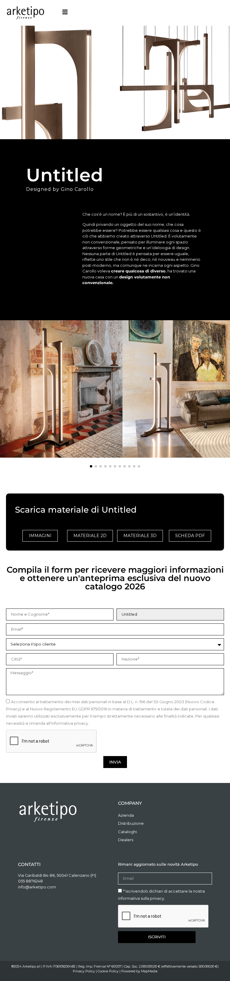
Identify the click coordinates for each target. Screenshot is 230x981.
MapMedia (149, 971)
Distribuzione (131, 823)
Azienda (126, 815)
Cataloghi (127, 831)
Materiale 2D (90, 535)
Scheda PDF (190, 535)
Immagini (40, 535)
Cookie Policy (108, 971)
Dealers (125, 839)
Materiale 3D (140, 535)
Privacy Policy (84, 971)
